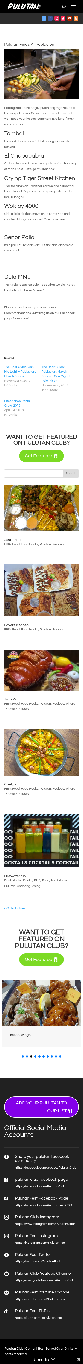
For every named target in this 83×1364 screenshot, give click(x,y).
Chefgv (10, 784)
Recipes (58, 544)
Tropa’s (10, 699)
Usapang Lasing (28, 886)
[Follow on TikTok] (63, 18)
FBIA (7, 544)
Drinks (27, 880)
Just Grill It (12, 540)
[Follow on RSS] (76, 18)
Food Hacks (29, 544)
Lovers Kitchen (16, 625)
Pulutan (45, 544)
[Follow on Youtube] (69, 18)
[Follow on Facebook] (44, 18)
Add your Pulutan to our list (41, 1107)
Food (16, 544)
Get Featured (38, 456)
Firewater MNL (16, 876)
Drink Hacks (13, 880)
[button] (76, 1015)
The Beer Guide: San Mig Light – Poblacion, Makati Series (20, 371)
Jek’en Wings (20, 1035)
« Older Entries (15, 908)
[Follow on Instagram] (56, 18)
